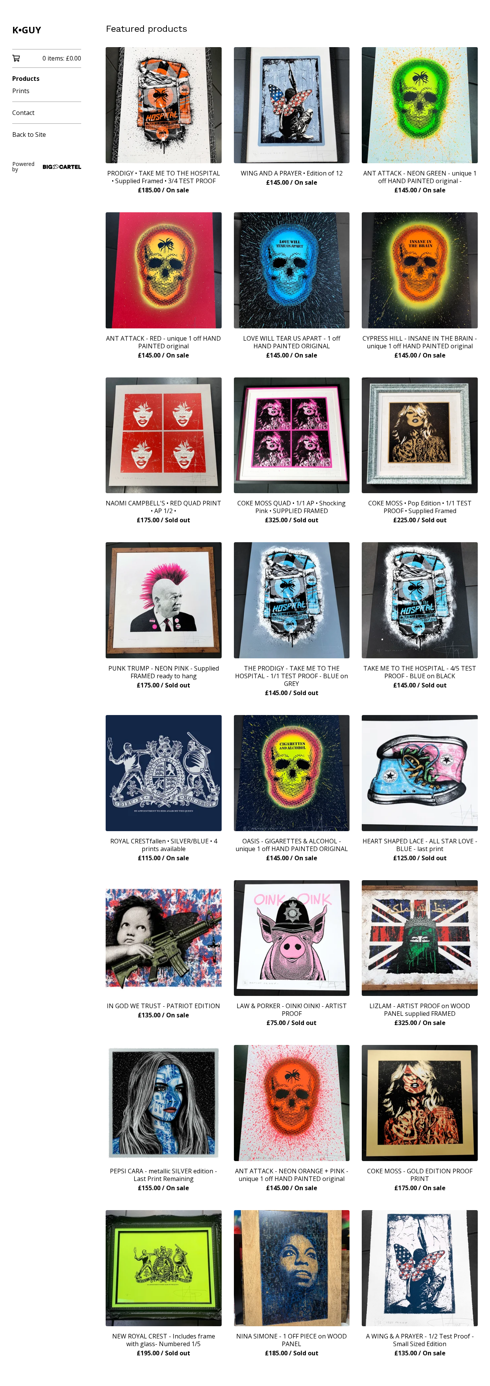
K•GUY (26, 29)
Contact (23, 112)
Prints (20, 91)
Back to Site (29, 134)
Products (25, 78)
